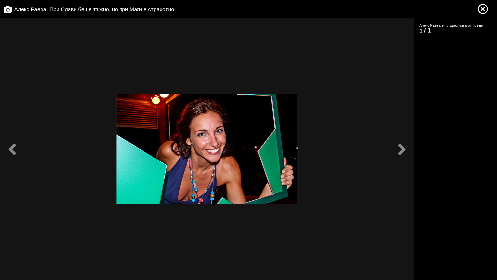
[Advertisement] (452, 122)
